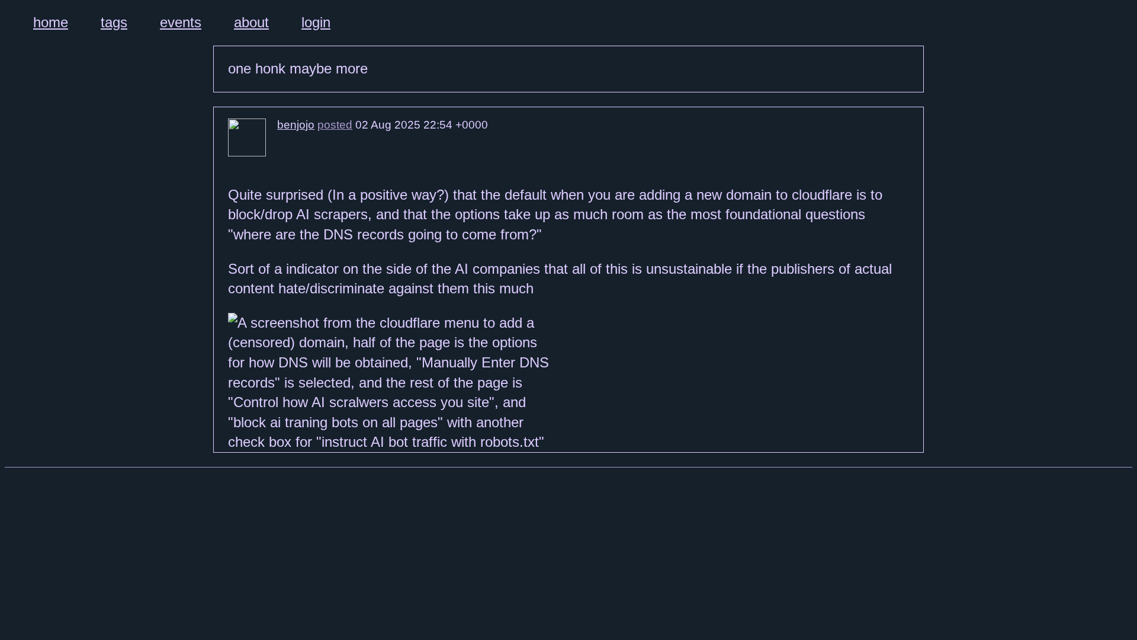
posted (334, 125)
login (315, 22)
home (50, 22)
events (180, 22)
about (251, 22)
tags (114, 22)
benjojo (295, 125)
